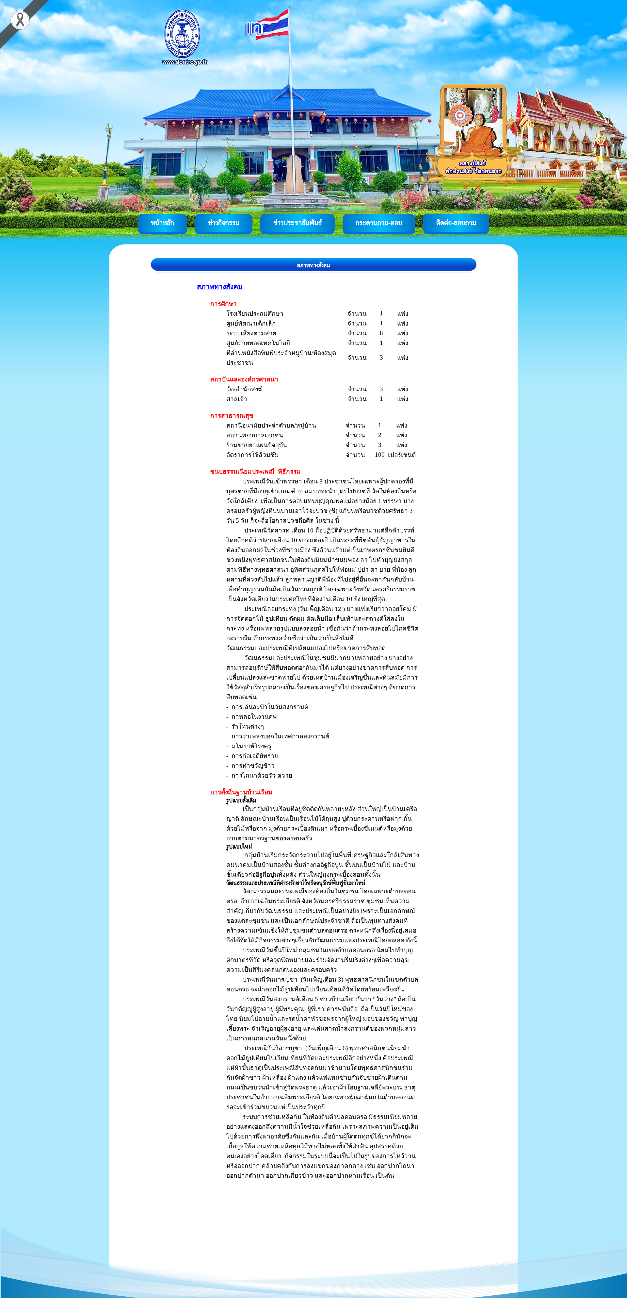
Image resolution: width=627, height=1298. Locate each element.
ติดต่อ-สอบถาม (456, 222)
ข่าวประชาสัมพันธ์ (297, 222)
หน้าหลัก (162, 222)
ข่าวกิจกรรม (223, 222)
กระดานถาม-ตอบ (379, 222)
